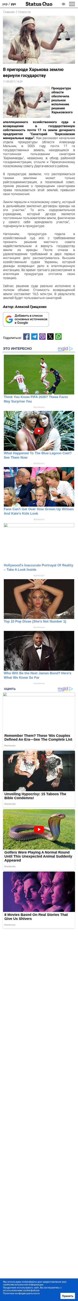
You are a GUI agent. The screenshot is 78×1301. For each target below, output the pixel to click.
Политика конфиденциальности (21, 1293)
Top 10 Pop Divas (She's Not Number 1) (35, 621)
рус (13, 4)
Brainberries (39, 407)
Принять (67, 1296)
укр (5, 4)
